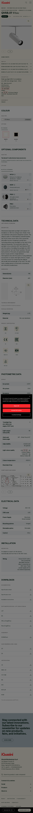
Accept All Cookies (16, 410)
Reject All (16, 405)
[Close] (30, 396)
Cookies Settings (16, 414)
